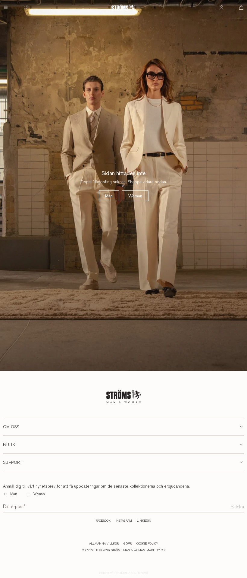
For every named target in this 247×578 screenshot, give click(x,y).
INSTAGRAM (123, 521)
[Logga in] (221, 7)
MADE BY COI (155, 550)
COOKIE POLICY (147, 543)
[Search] (25, 7)
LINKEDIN (144, 521)
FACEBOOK (103, 521)
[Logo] (123, 8)
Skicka (237, 507)
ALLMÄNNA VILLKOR (104, 543)
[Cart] (241, 7)
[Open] (5, 7)
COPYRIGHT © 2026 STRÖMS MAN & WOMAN (113, 550)
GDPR (128, 543)
